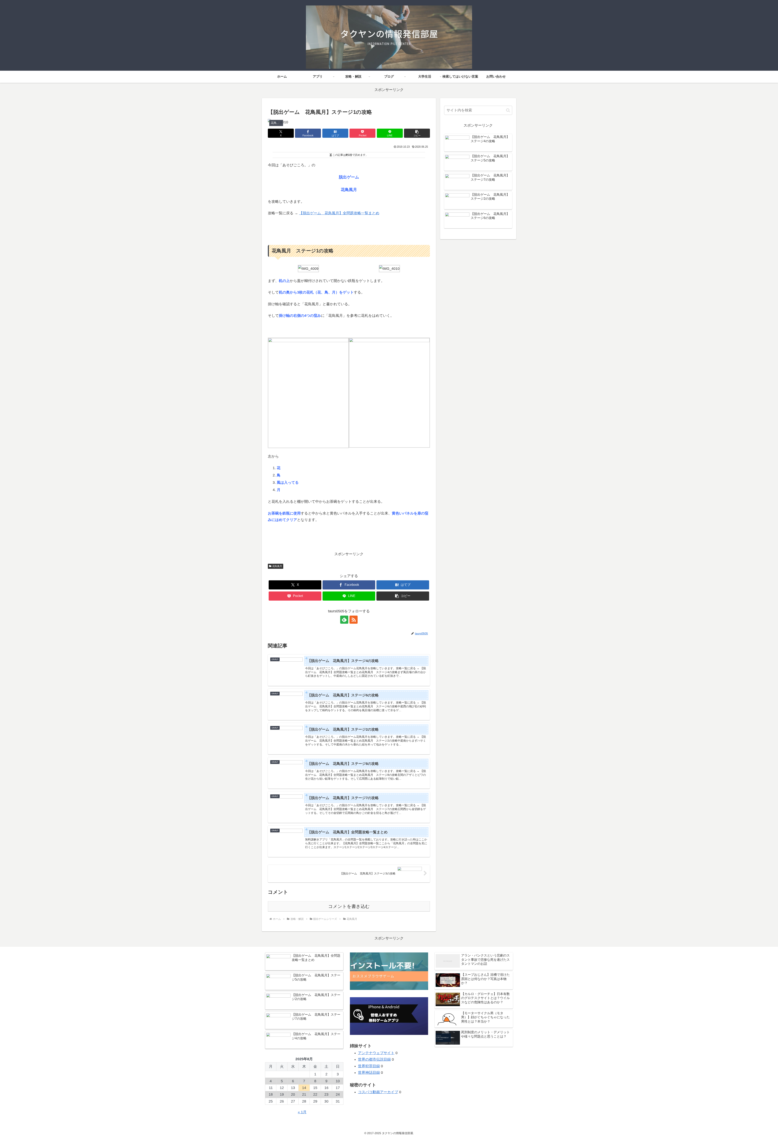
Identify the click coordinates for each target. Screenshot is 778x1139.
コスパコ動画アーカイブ (378, 1092)
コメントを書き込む (349, 906)
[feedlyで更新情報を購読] (344, 620)
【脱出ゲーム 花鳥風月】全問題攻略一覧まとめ (339, 213)
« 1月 (302, 1112)
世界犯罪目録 (369, 1066)
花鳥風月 (277, 566)
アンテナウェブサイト (376, 1053)
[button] (417, 133)
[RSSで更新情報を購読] (353, 620)
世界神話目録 (369, 1073)
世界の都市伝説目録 (374, 1059)
